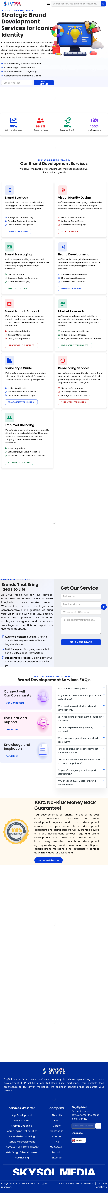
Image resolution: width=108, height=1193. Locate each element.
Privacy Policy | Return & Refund (76, 1183)
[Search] (103, 3)
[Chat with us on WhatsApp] (104, 607)
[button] (48, 3)
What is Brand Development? (73, 688)
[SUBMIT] (98, 1126)
